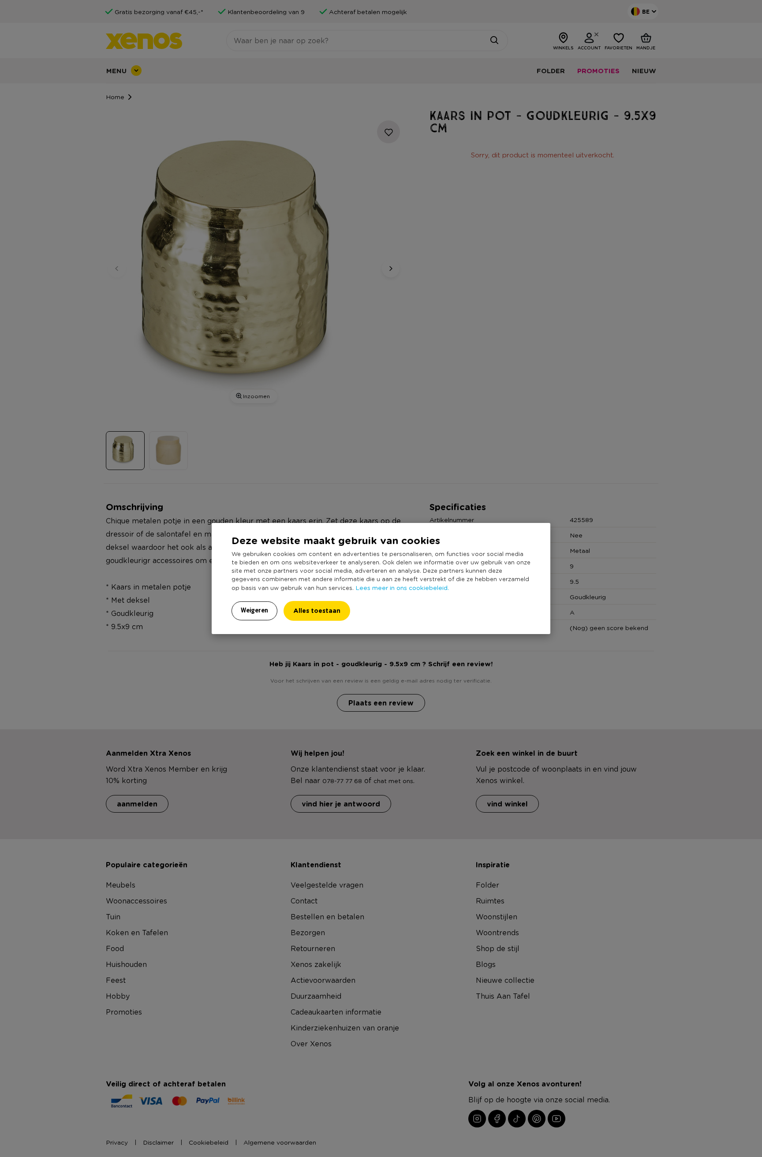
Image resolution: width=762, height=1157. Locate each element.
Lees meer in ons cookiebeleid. (402, 587)
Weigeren (254, 610)
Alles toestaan (316, 610)
